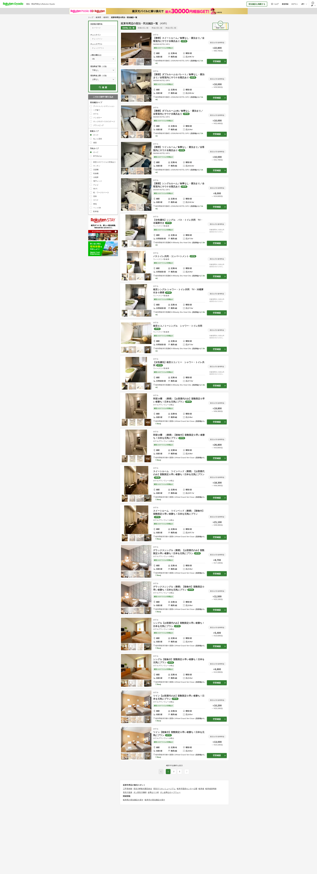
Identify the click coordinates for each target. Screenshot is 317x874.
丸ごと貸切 (97, 139)
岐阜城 (201, 789)
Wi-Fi (95, 189)
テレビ (95, 185)
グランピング (98, 125)
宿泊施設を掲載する (257, 4)
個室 (95, 143)
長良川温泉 (127, 792)
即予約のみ (97, 156)
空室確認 (217, 61)
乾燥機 (95, 173)
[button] (187, 771)
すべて (95, 135)
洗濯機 (95, 170)
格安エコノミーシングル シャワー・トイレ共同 (177, 326)
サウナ (95, 200)
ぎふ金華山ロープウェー (170, 792)
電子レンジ (97, 181)
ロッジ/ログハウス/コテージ (104, 121)
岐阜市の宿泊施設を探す (155, 800)
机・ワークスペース (101, 192)
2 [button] (173, 771)
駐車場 (95, 211)
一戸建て (96, 110)
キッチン (96, 166)
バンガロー (97, 118)
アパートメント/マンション (104, 106)
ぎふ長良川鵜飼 (139, 792)
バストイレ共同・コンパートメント (171, 256)
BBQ (95, 204)
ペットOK (97, 208)
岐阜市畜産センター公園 (187, 789)
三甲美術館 (127, 789)
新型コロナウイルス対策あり (104, 162)
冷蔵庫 (95, 177)
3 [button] (179, 771)
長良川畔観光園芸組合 (142, 789)
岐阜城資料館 (210, 789)
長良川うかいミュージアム (164, 789)
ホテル (95, 114)
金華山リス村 (153, 792)
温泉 (95, 196)
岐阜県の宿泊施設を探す (133, 800)
